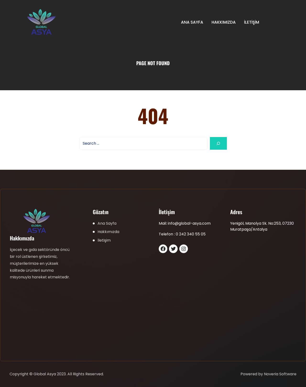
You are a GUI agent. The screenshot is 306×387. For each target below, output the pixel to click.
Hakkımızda (224, 22)
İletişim (251, 22)
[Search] (218, 143)
